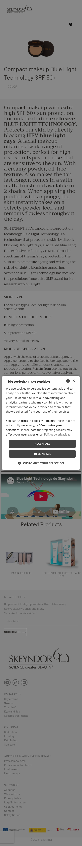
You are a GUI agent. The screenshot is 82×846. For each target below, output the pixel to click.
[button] (41, 463)
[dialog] (41, 423)
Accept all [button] (42, 443)
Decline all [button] (42, 454)
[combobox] (68, 381)
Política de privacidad (57, 434)
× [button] (73, 380)
